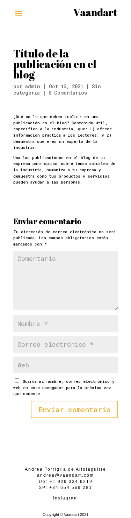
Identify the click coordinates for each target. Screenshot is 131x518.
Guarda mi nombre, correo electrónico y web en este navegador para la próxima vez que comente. (64, 387)
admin (32, 86)
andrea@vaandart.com (65, 475)
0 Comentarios (68, 92)
